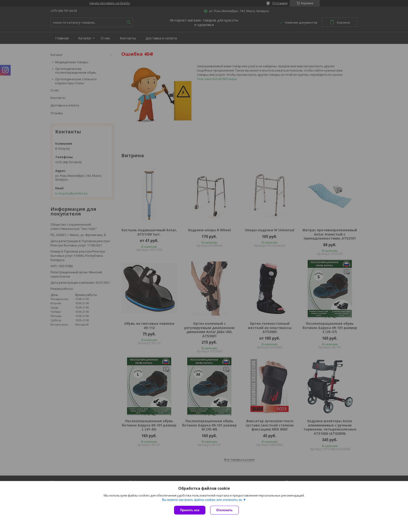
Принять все (189, 510)
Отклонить (224, 510)
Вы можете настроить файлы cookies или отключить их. (202, 500)
